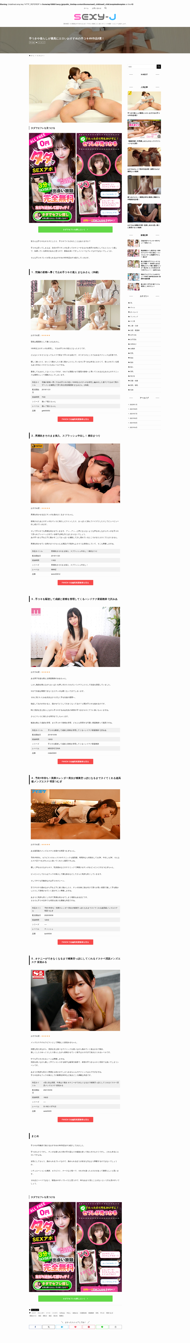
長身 (131, 390)
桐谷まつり (33, 1316)
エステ (34, 1313)
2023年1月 (133, 404)
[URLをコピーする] (115, 1327)
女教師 (132, 348)
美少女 (56, 1316)
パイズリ (55, 1313)
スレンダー (41, 1313)
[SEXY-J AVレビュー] (95, 16)
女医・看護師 (135, 330)
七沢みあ (62, 1313)
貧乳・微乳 (134, 385)
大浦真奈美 (83, 1313)
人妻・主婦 (134, 326)
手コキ (102, 1313)
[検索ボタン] (105, 8)
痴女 (50, 1316)
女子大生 (133, 335)
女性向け (133, 344)
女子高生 (133, 339)
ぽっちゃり (134, 312)
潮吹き (45, 1316)
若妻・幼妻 (134, 380)
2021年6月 (133, 418)
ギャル (132, 307)
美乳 (131, 371)
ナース (48, 1313)
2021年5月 (133, 423)
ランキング (41, 42)
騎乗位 (61, 1316)
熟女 (131, 358)
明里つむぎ (109, 1313)
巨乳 (97, 1313)
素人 (131, 367)
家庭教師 (91, 1313)
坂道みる (75, 1313)
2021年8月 (133, 409)
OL (131, 303)
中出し (69, 1313)
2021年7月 (133, 413)
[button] (35, 1327)
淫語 (39, 1316)
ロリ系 (132, 321)
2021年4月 (133, 427)
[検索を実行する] (159, 67)
